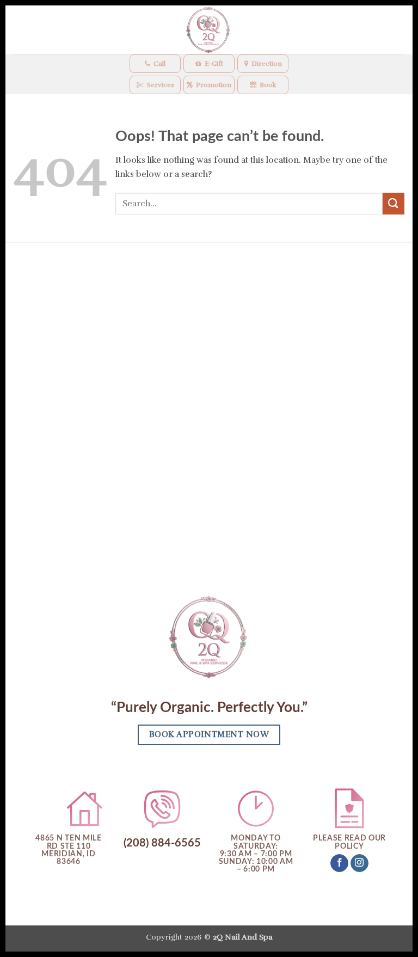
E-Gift (214, 63)
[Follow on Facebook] (339, 863)
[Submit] (393, 203)
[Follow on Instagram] (359, 863)
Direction (266, 63)
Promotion (213, 85)
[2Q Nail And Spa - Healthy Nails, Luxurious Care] (209, 29)
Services (160, 85)
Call (159, 63)
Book (268, 85)
